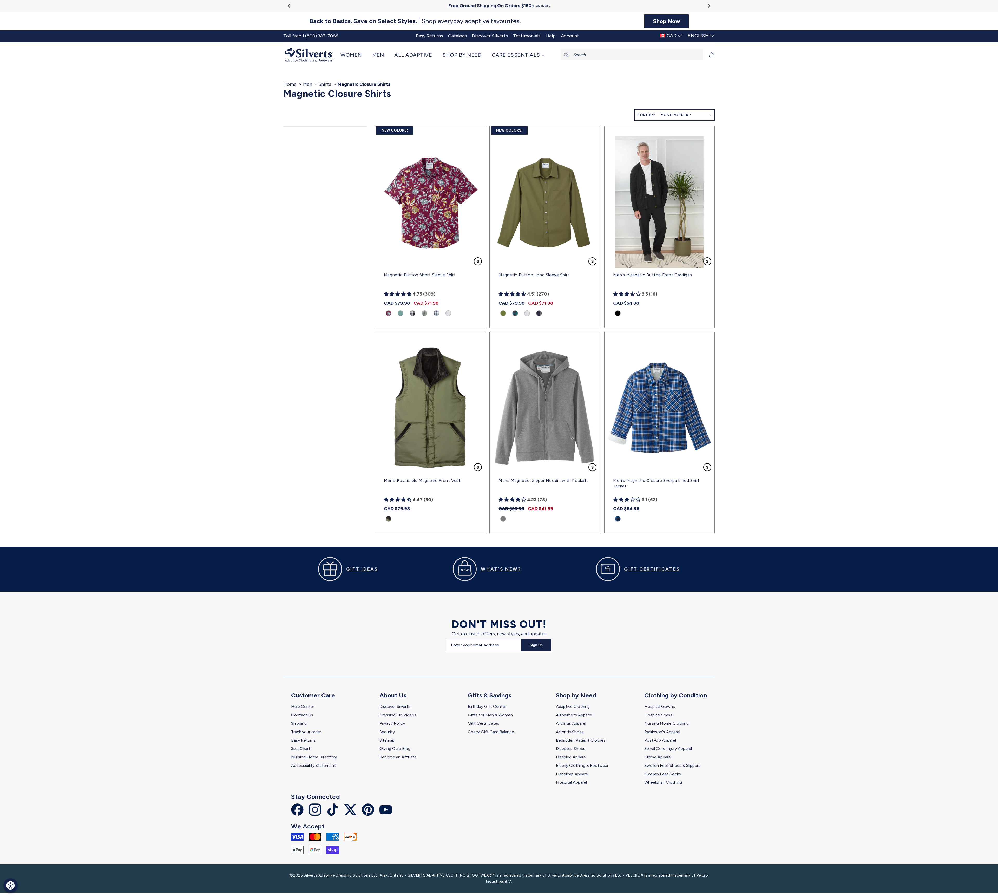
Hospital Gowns (659, 706)
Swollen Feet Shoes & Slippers (672, 765)
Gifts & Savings (489, 695)
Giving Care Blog (394, 748)
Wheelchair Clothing (663, 782)
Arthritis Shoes (570, 731)
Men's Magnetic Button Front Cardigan (652, 274)
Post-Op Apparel (660, 740)
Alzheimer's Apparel (574, 714)
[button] (353, 55)
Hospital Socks (658, 714)
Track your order (306, 731)
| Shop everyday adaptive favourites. (415, 21)
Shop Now (666, 21)
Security (387, 731)
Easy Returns (303, 740)
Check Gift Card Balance (491, 731)
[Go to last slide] (289, 5)
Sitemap (387, 740)
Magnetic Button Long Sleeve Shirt (533, 274)
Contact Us (302, 714)
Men (307, 84)
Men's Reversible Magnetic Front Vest (422, 480)
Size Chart (300, 748)
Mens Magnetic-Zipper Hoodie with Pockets (543, 480)
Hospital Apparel (571, 782)
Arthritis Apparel (571, 723)
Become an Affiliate (398, 757)
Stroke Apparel (658, 757)
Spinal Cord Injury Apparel (668, 748)
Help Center (302, 706)
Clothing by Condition (675, 695)
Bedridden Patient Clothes (581, 740)
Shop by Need (576, 695)
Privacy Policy (392, 723)
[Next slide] (708, 5)
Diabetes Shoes (570, 748)
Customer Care (313, 695)
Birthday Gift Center (487, 706)
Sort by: (646, 115)
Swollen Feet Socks (662, 773)
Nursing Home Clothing (666, 723)
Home (290, 84)
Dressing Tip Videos (397, 714)
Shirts (324, 84)
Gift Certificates (483, 723)
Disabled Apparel (571, 757)
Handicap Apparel (572, 773)
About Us (392, 695)
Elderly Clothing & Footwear (582, 765)
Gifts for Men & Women (490, 714)
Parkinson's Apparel (662, 731)
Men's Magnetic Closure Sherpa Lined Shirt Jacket (656, 483)
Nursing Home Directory (314, 757)
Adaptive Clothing (573, 706)
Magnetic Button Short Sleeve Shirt (420, 274)
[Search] (566, 55)
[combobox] (632, 54)
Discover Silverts (394, 706)
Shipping (299, 723)
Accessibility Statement (313, 765)
